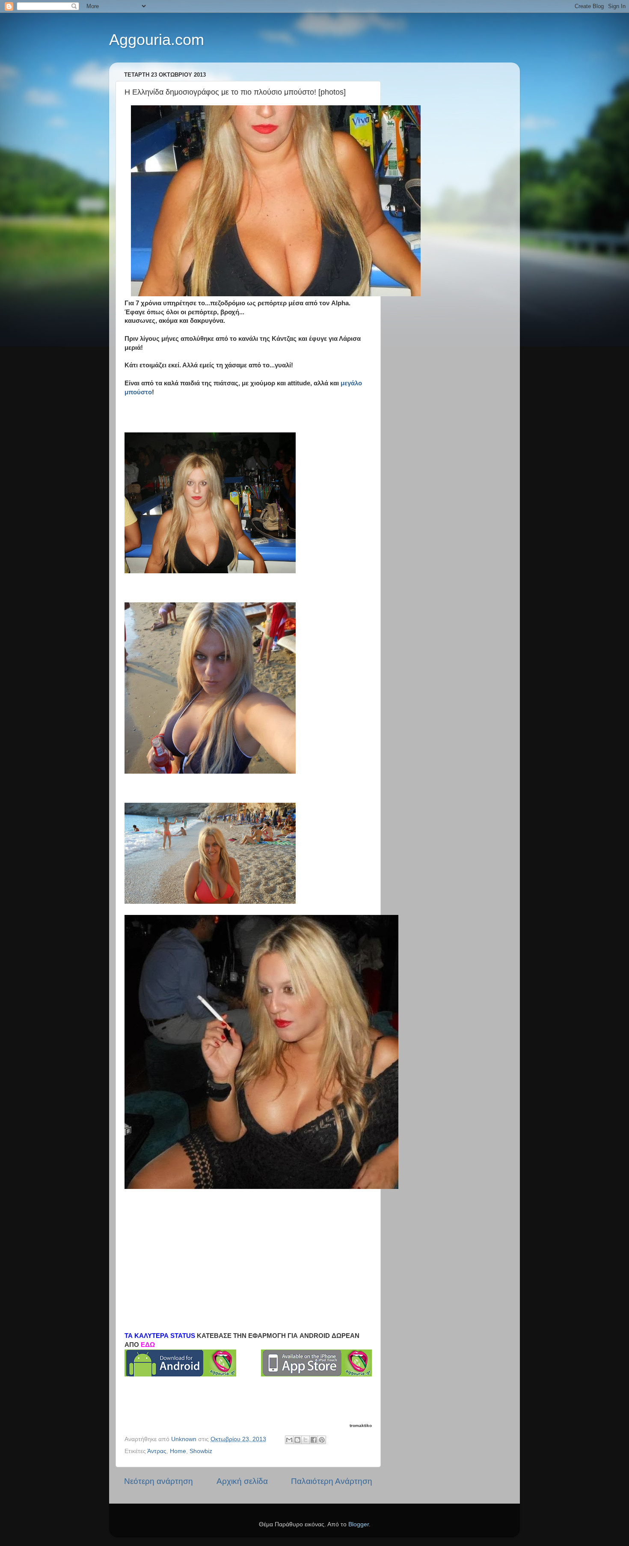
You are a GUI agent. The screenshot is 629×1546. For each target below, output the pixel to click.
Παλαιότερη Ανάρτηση (331, 1481)
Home (178, 1451)
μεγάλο (351, 383)
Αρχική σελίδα (242, 1481)
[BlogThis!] (297, 1440)
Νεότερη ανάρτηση (158, 1481)
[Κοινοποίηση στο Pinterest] (321, 1440)
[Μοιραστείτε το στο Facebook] (313, 1440)
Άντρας (156, 1451)
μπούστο (138, 392)
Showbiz (201, 1451)
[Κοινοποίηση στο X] (305, 1440)
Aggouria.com (156, 39)
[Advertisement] (248, 1251)
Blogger (358, 1524)
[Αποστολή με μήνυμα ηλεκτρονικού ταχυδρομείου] (289, 1440)
